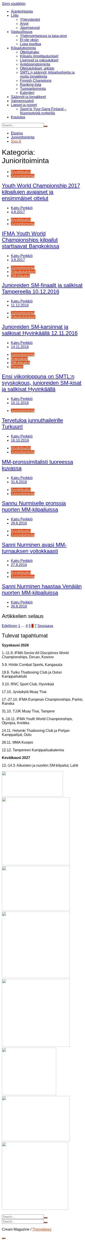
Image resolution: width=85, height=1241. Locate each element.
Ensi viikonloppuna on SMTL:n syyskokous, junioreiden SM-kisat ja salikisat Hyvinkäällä (41, 382)
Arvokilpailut (21, 172)
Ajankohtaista (22, 11)
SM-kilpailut (20, 276)
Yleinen (17, 367)
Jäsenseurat (30, 28)
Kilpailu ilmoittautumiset (39, 56)
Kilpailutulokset (23, 272)
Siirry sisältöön (14, 4)
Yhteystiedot (30, 19)
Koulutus (18, 117)
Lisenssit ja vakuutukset (39, 60)
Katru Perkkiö (22, 208)
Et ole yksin (29, 40)
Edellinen (9, 626)
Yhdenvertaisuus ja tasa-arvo (43, 36)
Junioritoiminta (22, 176)
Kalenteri (27, 93)
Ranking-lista (30, 85)
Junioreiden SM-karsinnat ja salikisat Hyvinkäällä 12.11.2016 (40, 330)
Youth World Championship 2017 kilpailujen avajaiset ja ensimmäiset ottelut (41, 192)
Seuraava (45, 626)
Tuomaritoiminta (33, 89)
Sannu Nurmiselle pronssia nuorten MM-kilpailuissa (34, 506)
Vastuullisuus (21, 32)
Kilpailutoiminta (23, 48)
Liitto (15, 15)
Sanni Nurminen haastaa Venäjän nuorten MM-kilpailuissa (42, 589)
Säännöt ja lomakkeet (28, 97)
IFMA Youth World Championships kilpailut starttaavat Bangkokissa (30, 239)
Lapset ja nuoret (24, 105)
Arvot (24, 24)
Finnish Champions (35, 80)
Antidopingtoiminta (35, 64)
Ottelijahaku (29, 52)
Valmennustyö (22, 101)
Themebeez (41, 1229)
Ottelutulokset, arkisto (37, 68)
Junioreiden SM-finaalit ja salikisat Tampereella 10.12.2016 (42, 288)
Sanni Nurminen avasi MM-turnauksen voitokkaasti (34, 548)
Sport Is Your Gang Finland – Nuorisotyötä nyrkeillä (43, 111)
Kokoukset (19, 359)
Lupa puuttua (30, 44)
